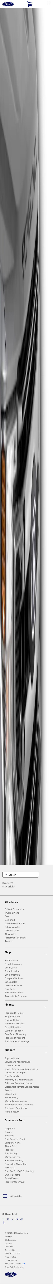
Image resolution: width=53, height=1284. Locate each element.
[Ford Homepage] (11, 1276)
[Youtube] (12, 1219)
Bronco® (7, 883)
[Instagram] (17, 1219)
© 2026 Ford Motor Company (16, 1233)
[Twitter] (8, 1219)
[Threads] (21, 1219)
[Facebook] (3, 1219)
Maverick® (8, 886)
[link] (8, 1237)
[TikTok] (3, 1222)
